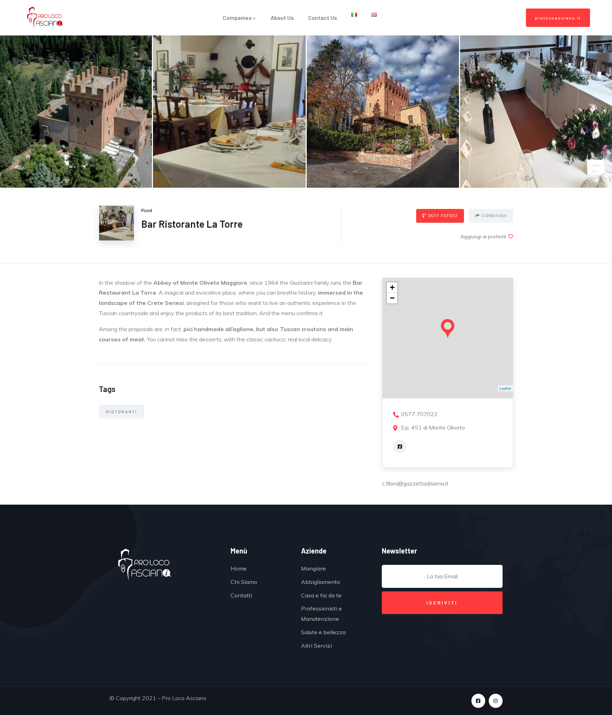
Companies (237, 17)
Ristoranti (121, 411)
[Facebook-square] (478, 701)
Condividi (494, 215)
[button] (558, 17)
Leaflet (505, 388)
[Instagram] (496, 701)
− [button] (392, 298)
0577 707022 (443, 215)
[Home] (45, 18)
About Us (282, 17)
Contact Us (322, 17)
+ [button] (392, 287)
